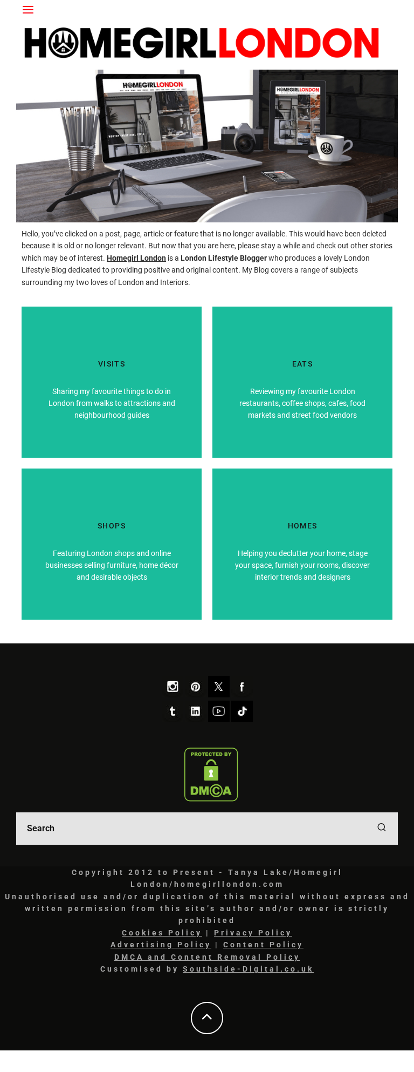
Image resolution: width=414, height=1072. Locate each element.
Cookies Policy (162, 932)
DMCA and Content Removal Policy (207, 957)
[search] (381, 828)
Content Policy (263, 944)
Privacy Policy (253, 932)
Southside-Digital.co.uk (248, 969)
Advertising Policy (161, 944)
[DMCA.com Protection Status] (211, 775)
